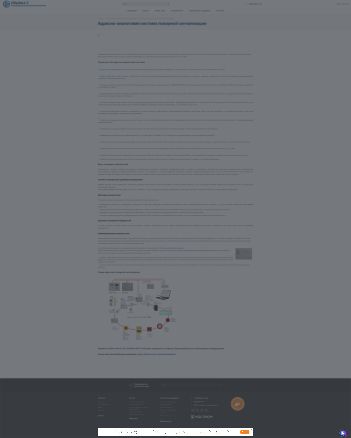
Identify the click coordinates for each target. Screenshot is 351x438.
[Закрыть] (251, 429)
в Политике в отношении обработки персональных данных (202, 433)
